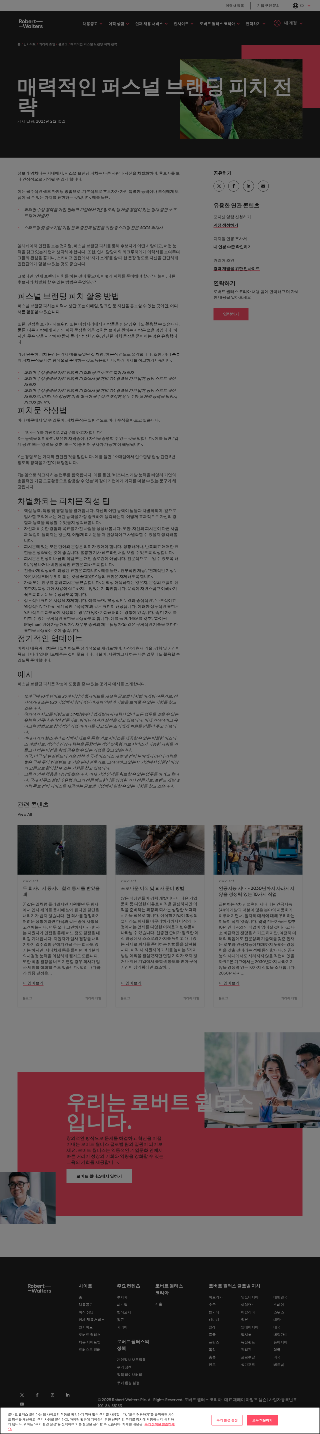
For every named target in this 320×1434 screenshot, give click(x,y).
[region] (160, 1420)
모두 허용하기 (262, 1420)
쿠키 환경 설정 (227, 1420)
